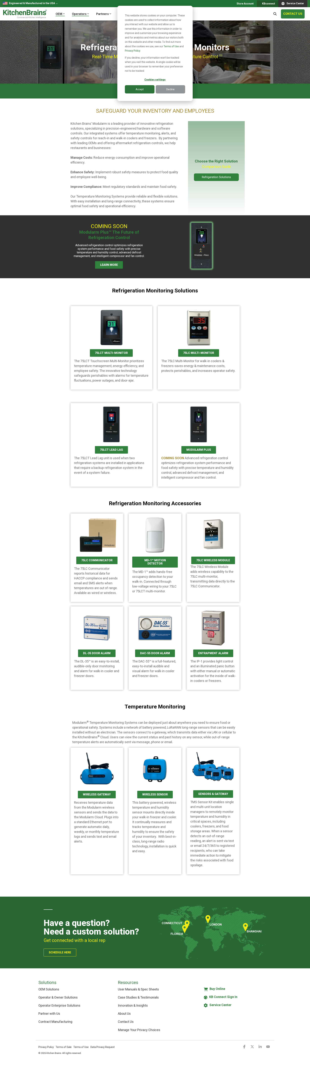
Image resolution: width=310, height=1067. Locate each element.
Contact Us (126, 1022)
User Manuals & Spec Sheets (138, 989)
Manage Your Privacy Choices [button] (139, 1030)
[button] (245, 1047)
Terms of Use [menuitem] (81, 1047)
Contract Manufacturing (55, 1022)
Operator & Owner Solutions (58, 997)
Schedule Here (60, 952)
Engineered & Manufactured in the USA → (33, 3)
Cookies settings (155, 79)
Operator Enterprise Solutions (59, 1005)
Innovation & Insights (133, 1005)
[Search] (275, 14)
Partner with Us (49, 1013)
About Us (124, 1013)
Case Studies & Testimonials (138, 997)
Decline (170, 89)
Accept (140, 89)
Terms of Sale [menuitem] (64, 1047)
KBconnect (268, 3)
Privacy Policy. (133, 50)
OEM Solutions (48, 989)
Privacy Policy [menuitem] (46, 1047)
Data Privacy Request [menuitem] (102, 1047)
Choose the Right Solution (216, 161)
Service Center (295, 3)
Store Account (245, 3)
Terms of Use (171, 46)
